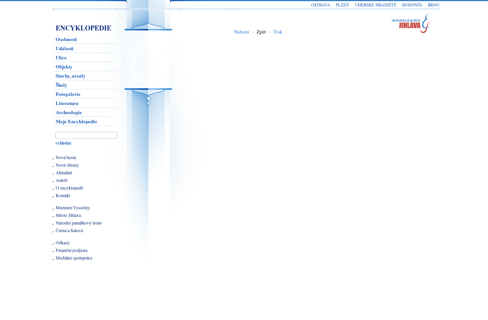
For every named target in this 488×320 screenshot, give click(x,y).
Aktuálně (64, 172)
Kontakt (63, 195)
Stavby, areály (71, 75)
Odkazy (63, 242)
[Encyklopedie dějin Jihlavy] (415, 24)
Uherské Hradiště (375, 5)
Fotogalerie (68, 93)
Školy (61, 84)
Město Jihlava (68, 215)
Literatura (67, 103)
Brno (433, 5)
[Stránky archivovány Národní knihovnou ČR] (72, 292)
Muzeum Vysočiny (73, 207)
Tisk (278, 31)
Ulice (61, 57)
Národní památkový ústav (79, 223)
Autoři (61, 180)
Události (65, 48)
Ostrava (320, 5)
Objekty (64, 66)
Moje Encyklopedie (76, 121)
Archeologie (69, 112)
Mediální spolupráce (74, 258)
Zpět (261, 31)
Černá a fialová (69, 230)
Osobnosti (66, 39)
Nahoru (241, 31)
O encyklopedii (69, 188)
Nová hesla (66, 157)
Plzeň (342, 5)
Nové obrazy (67, 165)
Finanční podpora (71, 250)
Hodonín (412, 5)
